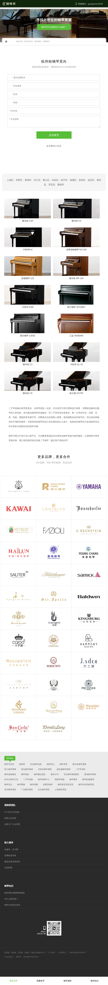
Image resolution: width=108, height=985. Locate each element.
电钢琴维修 (60, 779)
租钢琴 (22, 764)
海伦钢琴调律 (27, 769)
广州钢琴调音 (27, 789)
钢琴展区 (38, 41)
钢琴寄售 (64, 764)
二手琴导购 (80, 769)
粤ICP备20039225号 (78, 953)
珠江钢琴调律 (10, 769)
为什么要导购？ (11, 899)
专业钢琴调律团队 (71, 774)
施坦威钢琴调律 (63, 769)
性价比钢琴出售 (11, 779)
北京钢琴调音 (44, 789)
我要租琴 (40, 981)
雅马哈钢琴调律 (79, 764)
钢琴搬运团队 (40, 774)
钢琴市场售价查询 (12, 905)
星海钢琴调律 (90, 774)
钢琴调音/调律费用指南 (14, 893)
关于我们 (51, 953)
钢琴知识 (94, 981)
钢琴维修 (25, 774)
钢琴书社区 (28, 41)
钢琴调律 (67, 981)
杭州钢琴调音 (10, 789)
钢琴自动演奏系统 (86, 784)
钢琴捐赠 (34, 784)
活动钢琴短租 (36, 764)
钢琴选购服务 (10, 774)
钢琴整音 (73, 779)
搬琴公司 (55, 774)
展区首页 (13, 981)
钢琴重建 (21, 784)
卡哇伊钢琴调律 (45, 769)
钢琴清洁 (8, 784)
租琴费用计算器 (54, 146)
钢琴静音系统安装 (65, 784)
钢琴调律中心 (44, 779)
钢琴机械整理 (88, 779)
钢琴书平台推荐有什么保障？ (54, 27)
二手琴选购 (28, 779)
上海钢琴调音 (61, 789)
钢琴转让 (51, 764)
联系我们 (62, 953)
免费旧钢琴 (48, 784)
